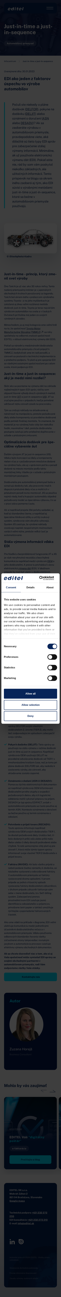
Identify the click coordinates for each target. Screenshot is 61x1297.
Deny (30, 715)
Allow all (30, 693)
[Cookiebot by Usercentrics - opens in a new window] (43, 578)
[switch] (52, 657)
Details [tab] (30, 587)
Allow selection (31, 704)
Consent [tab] (11, 587)
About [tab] (50, 587)
